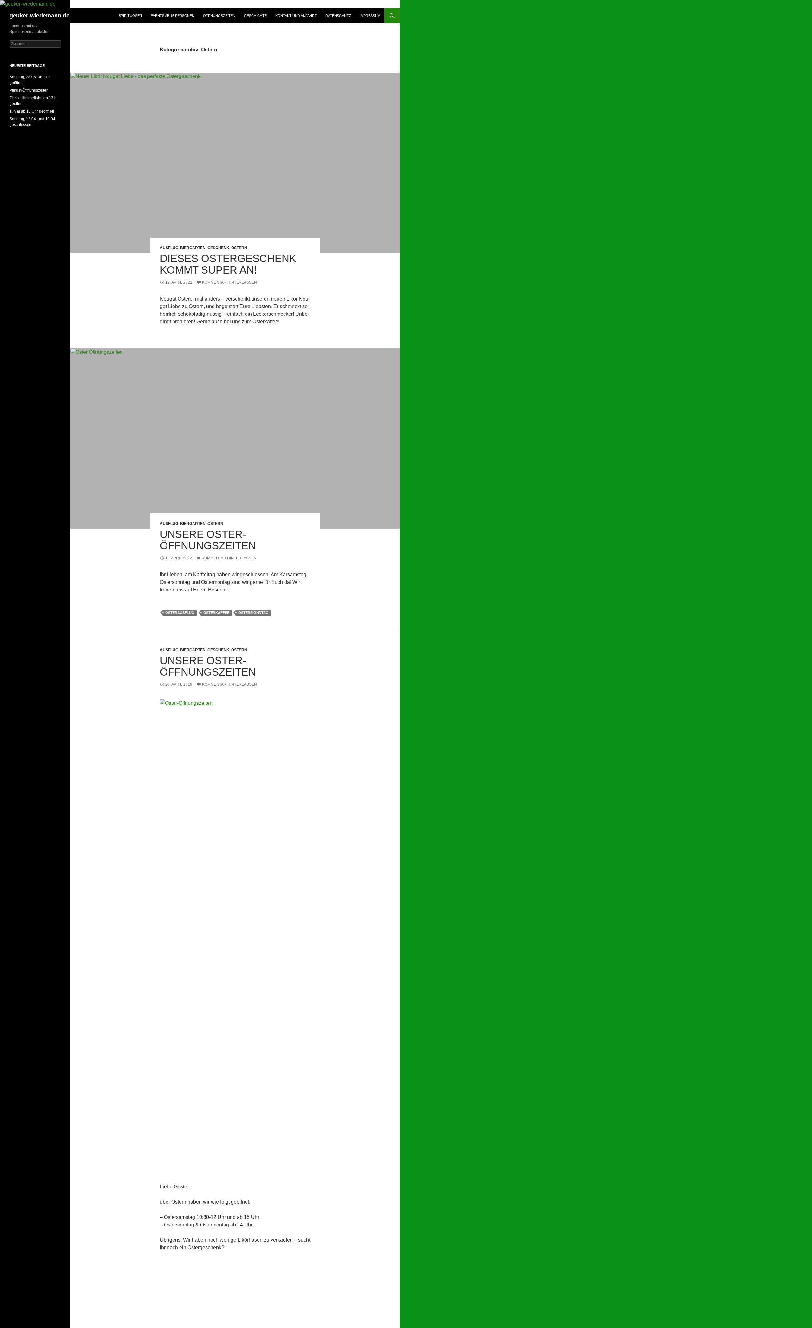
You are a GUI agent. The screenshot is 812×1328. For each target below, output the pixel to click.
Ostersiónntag (253, 613)
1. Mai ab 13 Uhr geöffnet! (32, 111)
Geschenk (218, 248)
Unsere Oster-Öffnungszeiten (208, 540)
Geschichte (255, 15)
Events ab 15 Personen (172, 15)
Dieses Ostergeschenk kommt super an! (228, 264)
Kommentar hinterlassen (229, 282)
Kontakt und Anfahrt (296, 15)
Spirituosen (130, 15)
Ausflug (169, 248)
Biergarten (193, 248)
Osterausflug (179, 613)
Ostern (239, 248)
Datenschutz (338, 15)
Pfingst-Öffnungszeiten (29, 90)
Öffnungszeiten (219, 15)
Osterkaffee (216, 613)
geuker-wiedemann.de (39, 15)
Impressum (370, 15)
